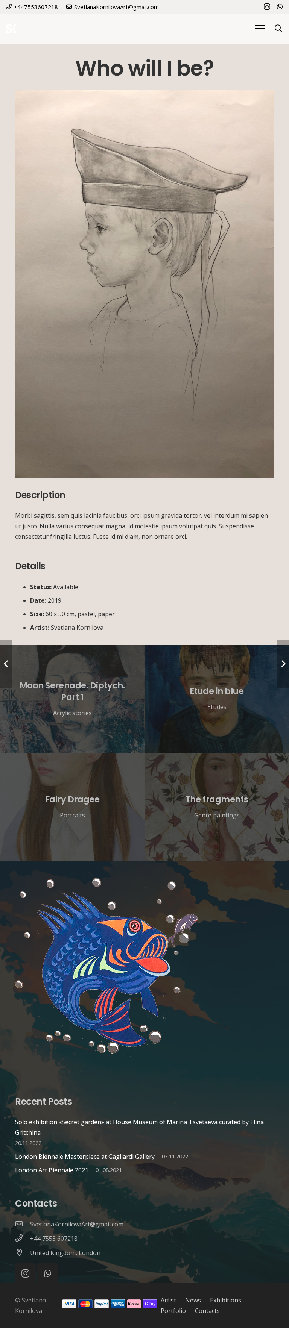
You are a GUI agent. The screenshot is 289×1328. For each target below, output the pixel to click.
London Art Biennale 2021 (51, 1170)
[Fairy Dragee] (72, 807)
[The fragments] (216, 807)
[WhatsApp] (280, 6)
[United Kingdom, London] (22, 1253)
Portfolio (173, 1311)
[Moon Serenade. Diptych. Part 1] (72, 699)
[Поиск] (278, 28)
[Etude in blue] (216, 699)
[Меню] (260, 28)
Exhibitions (225, 1300)
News (193, 1300)
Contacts (207, 1311)
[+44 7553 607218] (22, 1238)
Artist (168, 1300)
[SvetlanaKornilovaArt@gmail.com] (22, 1224)
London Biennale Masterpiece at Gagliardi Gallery (85, 1156)
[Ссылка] (11, 28)
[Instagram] (267, 7)
